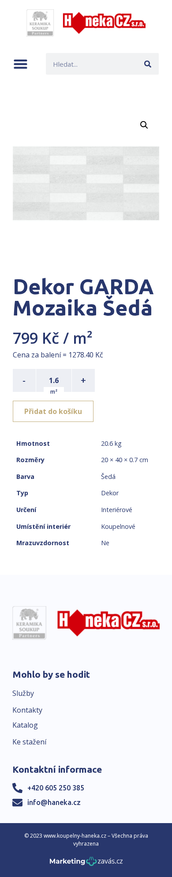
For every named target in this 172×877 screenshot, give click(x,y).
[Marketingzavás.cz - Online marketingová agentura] (86, 864)
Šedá (108, 476)
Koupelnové (118, 526)
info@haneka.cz (54, 802)
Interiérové (116, 509)
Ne (105, 543)
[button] (20, 64)
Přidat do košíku (53, 411)
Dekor (110, 493)
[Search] (148, 64)
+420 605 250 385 (55, 788)
